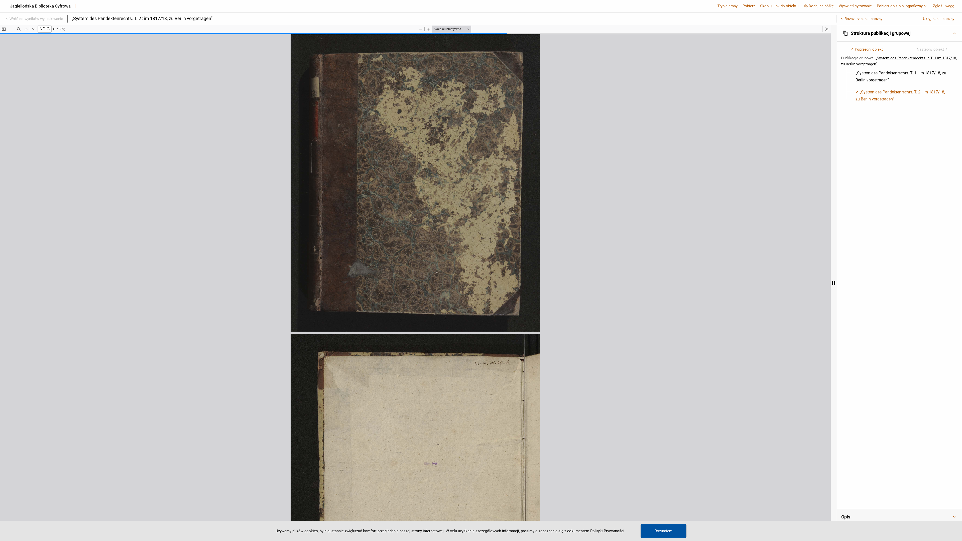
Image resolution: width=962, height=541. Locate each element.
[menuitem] (902, 76)
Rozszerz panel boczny (863, 19)
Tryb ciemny (727, 6)
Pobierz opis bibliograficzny (900, 6)
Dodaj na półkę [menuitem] (821, 6)
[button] (899, 33)
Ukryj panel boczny (938, 19)
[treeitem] (899, 76)
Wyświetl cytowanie (855, 6)
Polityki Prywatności (607, 531)
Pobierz (749, 6)
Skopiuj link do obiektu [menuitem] (779, 6)
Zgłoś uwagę (943, 6)
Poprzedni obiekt (869, 49)
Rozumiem (663, 531)
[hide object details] (834, 283)
